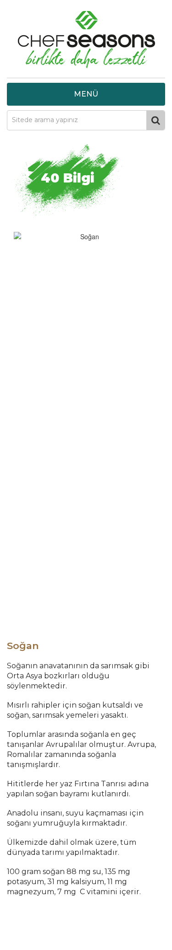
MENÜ (86, 94)
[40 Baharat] (86, 41)
